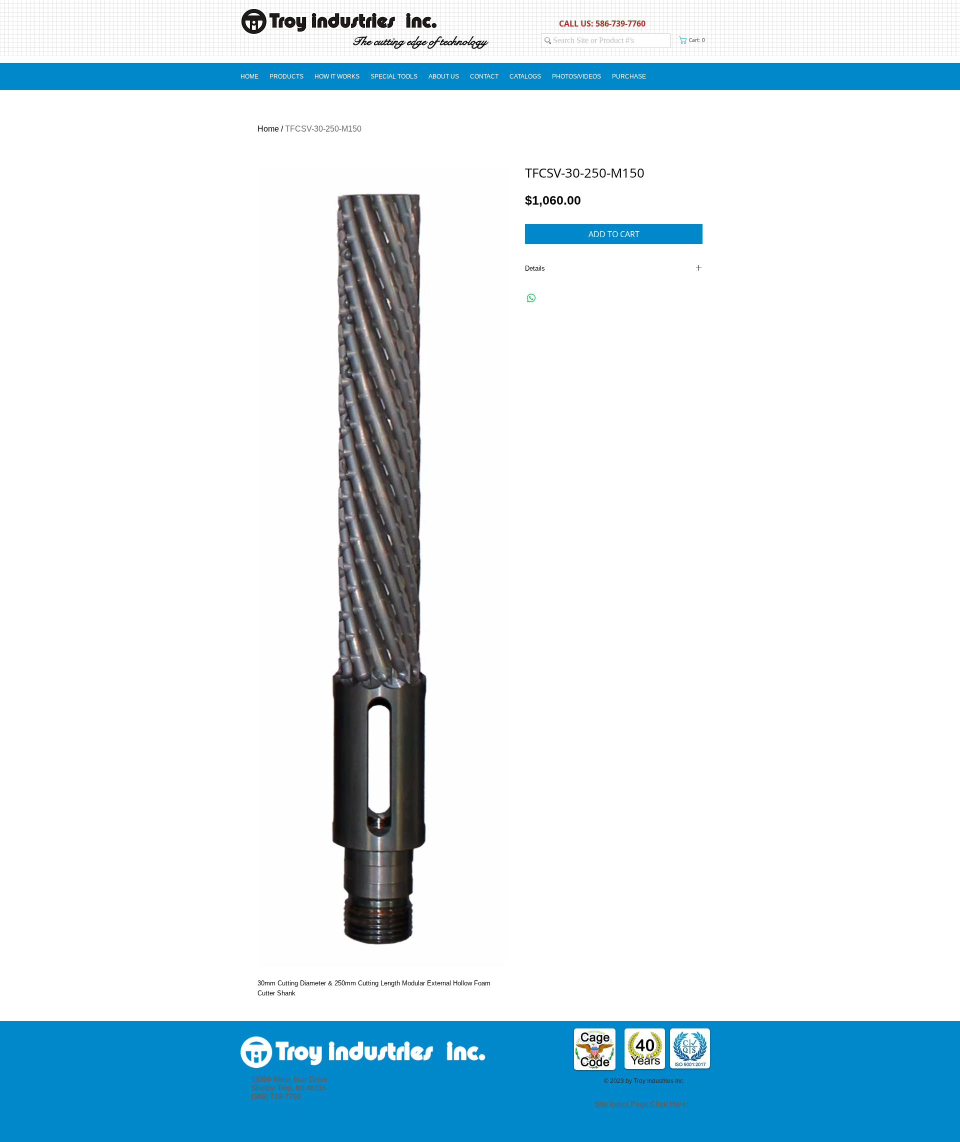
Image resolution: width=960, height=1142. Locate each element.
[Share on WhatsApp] (532, 298)
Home (268, 129)
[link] (694, 40)
